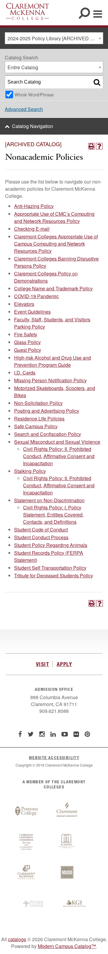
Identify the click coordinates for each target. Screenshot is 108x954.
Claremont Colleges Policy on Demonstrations (46, 277)
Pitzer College (34, 903)
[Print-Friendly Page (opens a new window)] (91, 146)
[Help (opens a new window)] (99, 146)
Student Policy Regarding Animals (50, 545)
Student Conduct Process (41, 537)
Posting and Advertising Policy (46, 410)
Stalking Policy (30, 471)
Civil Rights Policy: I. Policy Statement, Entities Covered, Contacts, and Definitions (53, 514)
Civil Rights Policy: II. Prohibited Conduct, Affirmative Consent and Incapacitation (58, 456)
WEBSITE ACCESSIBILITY (54, 757)
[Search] (97, 82)
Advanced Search (24, 109)
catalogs (17, 939)
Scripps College (67, 842)
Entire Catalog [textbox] (23, 67)
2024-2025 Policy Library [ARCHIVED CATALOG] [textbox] (55, 38)
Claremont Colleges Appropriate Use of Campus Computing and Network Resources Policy (56, 243)
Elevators (24, 303)
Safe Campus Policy (36, 426)
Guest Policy (27, 349)
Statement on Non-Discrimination (49, 500)
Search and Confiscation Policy (47, 434)
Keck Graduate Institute (74, 903)
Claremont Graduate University (67, 811)
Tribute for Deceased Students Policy (53, 575)
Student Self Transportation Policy (50, 567)
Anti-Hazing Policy (34, 206)
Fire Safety (25, 334)
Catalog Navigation (32, 126)
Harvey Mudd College (67, 872)
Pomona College (26, 811)
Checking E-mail (32, 228)
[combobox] (54, 38)
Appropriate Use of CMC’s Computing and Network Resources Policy (54, 217)
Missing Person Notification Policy (50, 380)
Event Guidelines (32, 311)
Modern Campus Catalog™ (67, 946)
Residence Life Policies (39, 418)
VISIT (42, 664)
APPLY (64, 664)
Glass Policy (27, 342)
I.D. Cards (24, 372)
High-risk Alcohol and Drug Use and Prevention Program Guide (52, 361)
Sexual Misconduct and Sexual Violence (57, 441)
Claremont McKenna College (27, 11)
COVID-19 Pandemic (36, 296)
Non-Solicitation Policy (38, 403)
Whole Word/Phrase (34, 94)
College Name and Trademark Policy (53, 288)
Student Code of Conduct (41, 529)
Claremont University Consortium (26, 842)
